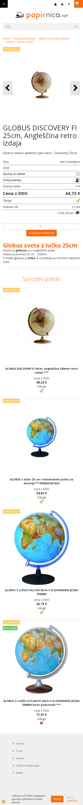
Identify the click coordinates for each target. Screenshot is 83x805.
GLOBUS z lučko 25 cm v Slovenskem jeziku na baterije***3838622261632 (41, 481)
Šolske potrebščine (24, 38)
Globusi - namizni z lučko (19, 42)
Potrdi (57, 799)
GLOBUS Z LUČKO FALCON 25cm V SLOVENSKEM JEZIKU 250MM (41, 592)
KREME (19, 773)
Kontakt (20, 758)
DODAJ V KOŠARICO (41, 233)
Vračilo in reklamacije (27, 765)
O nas (19, 751)
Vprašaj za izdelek (14, 174)
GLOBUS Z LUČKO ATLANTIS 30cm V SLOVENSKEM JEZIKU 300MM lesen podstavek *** (41, 703)
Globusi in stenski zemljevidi (54, 38)
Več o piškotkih (72, 799)
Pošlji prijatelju (12, 180)
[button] (75, 88)
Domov (7, 38)
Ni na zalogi (10, 628)
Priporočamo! (11, 49)
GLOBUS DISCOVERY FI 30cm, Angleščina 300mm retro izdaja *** (41, 370)
